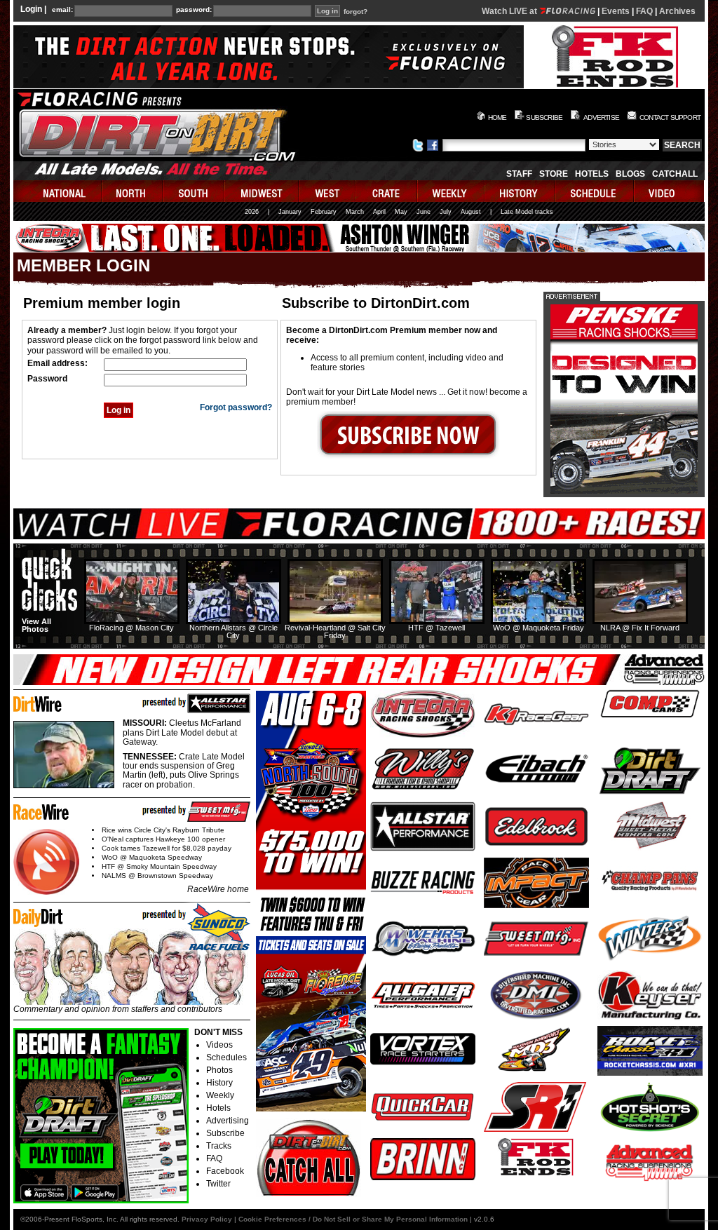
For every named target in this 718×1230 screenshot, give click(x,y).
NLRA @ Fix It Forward (639, 627)
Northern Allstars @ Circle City (233, 631)
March (355, 211)
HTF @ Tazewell (436, 627)
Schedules (226, 1057)
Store (553, 174)
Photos (219, 1070)
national (57, 191)
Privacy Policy (207, 1219)
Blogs (630, 174)
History (219, 1083)
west (327, 191)
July (446, 211)
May (401, 211)
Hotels (592, 174)
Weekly (220, 1095)
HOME (497, 117)
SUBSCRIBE (544, 117)
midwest (262, 191)
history (520, 191)
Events (616, 11)
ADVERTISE (601, 117)
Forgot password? (236, 407)
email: (62, 9)
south (194, 191)
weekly (451, 191)
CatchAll (675, 174)
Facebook (225, 1171)
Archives (677, 11)
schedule (595, 191)
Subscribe (225, 1133)
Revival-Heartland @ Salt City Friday (335, 631)
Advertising (227, 1121)
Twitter (218, 1184)
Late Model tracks (527, 211)
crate (387, 191)
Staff (519, 174)
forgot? (355, 11)
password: (194, 9)
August (471, 211)
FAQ (644, 11)
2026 (252, 211)
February (324, 211)
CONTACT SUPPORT (669, 117)
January (290, 211)
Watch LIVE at (510, 11)
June (423, 211)
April (379, 211)
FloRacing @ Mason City (131, 627)
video (669, 191)
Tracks (218, 1146)
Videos (219, 1045)
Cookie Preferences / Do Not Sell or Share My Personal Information (353, 1219)
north (132, 191)
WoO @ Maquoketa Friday (538, 627)
